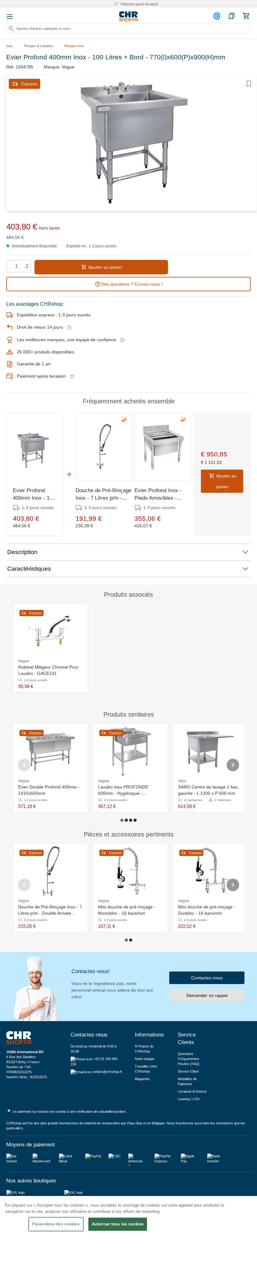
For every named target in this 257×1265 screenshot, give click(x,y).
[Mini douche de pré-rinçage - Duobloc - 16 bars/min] (210, 871)
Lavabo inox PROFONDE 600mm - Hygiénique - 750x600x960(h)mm (123, 790)
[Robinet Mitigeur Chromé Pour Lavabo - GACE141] (50, 631)
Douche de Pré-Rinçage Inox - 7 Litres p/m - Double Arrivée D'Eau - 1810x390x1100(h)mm (50, 910)
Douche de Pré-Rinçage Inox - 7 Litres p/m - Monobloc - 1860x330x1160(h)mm (103, 494)
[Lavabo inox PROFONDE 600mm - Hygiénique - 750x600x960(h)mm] (130, 751)
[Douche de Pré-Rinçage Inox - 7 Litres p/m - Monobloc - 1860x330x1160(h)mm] (103, 447)
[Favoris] (231, 16)
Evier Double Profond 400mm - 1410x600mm (49, 790)
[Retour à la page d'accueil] (128, 16)
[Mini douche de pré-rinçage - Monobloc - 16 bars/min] (130, 871)
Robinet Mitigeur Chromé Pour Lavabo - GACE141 (48, 670)
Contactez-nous (207, 977)
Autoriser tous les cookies (118, 1224)
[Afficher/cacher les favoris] (249, 84)
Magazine (142, 1079)
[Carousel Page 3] (130, 820)
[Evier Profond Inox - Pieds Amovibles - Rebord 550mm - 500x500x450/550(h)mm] (162, 447)
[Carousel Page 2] (126, 820)
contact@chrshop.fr (107, 1072)
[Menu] (9, 16)
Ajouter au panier (104, 267)
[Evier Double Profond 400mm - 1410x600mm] (50, 751)
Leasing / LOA (188, 1099)
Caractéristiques (29, 568)
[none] (160, 781)
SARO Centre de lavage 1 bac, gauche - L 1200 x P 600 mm (208, 790)
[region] (128, 1230)
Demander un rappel (207, 995)
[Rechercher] (11, 28)
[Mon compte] (218, 16)
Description (22, 552)
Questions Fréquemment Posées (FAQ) (189, 1059)
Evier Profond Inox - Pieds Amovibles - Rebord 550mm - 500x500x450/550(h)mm (162, 494)
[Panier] (246, 16)
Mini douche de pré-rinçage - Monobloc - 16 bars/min (126, 910)
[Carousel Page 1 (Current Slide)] (121, 820)
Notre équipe (144, 1059)
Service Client (188, 1071)
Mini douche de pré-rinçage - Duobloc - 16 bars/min (206, 910)
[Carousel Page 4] (135, 820)
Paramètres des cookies (56, 1224)
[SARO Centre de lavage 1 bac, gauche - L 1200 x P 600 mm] (210, 751)
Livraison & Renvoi (192, 1091)
